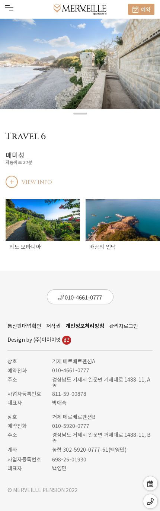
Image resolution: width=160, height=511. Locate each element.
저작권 (53, 325)
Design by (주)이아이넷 (34, 339)
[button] (80, 114)
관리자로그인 (123, 325)
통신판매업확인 (24, 325)
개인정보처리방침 (84, 325)
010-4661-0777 (83, 297)
